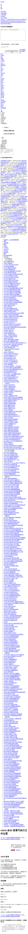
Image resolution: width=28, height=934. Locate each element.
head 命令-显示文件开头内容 (11, 280)
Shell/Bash (3, 65)
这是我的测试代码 (16, 204)
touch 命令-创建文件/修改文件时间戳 (13, 274)
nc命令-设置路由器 (8, 671)
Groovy (23, 21)
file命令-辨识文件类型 (9, 305)
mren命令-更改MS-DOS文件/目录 (12, 324)
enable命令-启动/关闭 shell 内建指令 (13, 742)
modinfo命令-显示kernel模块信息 (12, 774)
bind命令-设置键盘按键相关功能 (12, 731)
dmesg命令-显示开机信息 (10, 740)
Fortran (9, 23)
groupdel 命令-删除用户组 (10, 467)
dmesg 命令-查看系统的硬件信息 (12, 595)
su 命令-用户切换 (8, 461)
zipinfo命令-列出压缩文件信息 (11, 381)
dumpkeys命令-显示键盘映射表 (12, 806)
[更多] (5, 235)
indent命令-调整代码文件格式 (11, 310)
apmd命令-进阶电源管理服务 (11, 790)
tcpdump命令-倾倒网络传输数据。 (12, 706)
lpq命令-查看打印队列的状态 (11, 430)
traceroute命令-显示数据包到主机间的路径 (14, 692)
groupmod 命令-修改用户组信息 (12, 466)
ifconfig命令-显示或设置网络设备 (12, 675)
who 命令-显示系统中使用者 (11, 651)
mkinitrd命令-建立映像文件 (10, 547)
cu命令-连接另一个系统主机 (11, 709)
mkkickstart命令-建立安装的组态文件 (13, 793)
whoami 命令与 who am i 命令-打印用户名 (14, 462)
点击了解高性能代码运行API (12, 51)
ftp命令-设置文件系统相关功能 (12, 434)
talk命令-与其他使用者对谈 (11, 690)
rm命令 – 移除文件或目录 (10, 335)
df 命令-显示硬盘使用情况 (10, 478)
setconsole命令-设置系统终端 (11, 782)
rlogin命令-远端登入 (9, 631)
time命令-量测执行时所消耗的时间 (13, 776)
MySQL (3, 94)
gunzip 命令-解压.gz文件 (10, 358)
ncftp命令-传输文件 (9, 444)
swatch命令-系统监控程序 (10, 640)
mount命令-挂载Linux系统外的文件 (13, 481)
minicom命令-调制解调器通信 (11, 676)
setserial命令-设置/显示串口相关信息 (13, 689)
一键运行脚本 (20, 227)
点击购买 (13, 850)
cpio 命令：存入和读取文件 (11, 361)
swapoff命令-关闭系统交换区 (11, 565)
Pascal (4, 22)
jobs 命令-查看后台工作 (10, 583)
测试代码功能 (15, 191)
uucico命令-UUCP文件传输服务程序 (13, 441)
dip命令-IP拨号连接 (9, 657)
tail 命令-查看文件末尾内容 (11, 282)
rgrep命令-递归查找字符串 (10, 414)
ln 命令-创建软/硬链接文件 (10, 286)
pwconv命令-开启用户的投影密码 (12, 767)
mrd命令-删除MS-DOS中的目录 (12, 506)
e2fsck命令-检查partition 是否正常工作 (13, 528)
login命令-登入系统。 (9, 625)
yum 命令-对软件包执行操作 (11, 721)
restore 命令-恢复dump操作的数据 (12, 367)
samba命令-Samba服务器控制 (11, 687)
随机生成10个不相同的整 (19, 230)
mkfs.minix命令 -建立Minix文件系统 (13, 559)
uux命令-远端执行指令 (9, 662)
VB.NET (13, 21)
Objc (2, 70)
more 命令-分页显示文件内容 (11, 277)
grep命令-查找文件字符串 (10, 400)
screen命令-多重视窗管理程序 (11, 636)
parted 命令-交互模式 (9, 815)
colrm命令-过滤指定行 (9, 389)
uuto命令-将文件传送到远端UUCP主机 (14, 436)
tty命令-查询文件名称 (9, 693)
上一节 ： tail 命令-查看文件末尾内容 (10, 837)
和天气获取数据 (5, 177)
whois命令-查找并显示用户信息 (12, 475)
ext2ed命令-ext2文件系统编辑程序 (12, 530)
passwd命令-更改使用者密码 (11, 765)
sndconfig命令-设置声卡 (10, 779)
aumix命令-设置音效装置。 (11, 729)
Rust (18, 19)
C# (26, 19)
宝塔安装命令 (4, 160)
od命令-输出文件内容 (9, 328)
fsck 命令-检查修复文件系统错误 (12, 517)
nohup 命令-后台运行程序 (10, 587)
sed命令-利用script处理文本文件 (12, 416)
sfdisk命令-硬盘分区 (9, 564)
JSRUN (2, 1)
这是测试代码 (22, 198)
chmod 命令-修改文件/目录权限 (12, 294)
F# (10, 21)
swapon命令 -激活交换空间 (10, 553)
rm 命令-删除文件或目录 (10, 268)
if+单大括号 (15, 220)
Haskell (19, 22)
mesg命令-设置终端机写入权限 (12, 678)
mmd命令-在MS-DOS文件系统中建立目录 (14, 505)
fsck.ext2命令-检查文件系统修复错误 (13, 561)
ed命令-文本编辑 (8, 394)
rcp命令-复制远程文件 (9, 333)
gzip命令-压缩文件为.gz (10, 356)
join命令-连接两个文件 (9, 408)
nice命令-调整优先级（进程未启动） (13, 575)
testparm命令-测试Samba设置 (11, 712)
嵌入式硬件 (23, 49)
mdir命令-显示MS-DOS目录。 (11, 317)
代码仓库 (4, 143)
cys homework (23, 179)
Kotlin (2, 21)
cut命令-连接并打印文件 (10, 311)
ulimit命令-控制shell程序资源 (11, 785)
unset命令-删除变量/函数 (10, 787)
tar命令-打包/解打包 (9, 352)
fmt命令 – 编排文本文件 (10, 386)
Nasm (5, 23)
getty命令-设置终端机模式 (10, 659)
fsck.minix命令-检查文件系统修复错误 (13, 531)
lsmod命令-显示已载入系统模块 (12, 756)
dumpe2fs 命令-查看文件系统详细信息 (13, 813)
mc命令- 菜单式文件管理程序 (11, 314)
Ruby (5, 21)
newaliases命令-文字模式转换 (11, 695)
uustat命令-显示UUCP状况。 (11, 667)
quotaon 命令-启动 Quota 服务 (11, 486)
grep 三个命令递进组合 (18, 218)
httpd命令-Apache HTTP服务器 (11, 673)
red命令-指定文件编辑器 (10, 821)
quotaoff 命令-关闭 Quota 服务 (11, 487)
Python (2, 19)
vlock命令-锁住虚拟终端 (10, 648)
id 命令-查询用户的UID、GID (11, 459)
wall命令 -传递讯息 (8, 681)
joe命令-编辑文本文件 (9, 406)
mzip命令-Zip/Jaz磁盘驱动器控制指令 (13, 508)
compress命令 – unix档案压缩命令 (12, 374)
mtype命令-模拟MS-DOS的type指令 (13, 411)
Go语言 (9, 19)
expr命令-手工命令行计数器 (11, 422)
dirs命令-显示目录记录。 (10, 500)
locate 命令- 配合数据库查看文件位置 (13, 288)
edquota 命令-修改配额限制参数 (12, 489)
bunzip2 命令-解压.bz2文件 (10, 363)
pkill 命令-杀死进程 (9, 581)
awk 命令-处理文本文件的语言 (11, 349)
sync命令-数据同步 (8, 556)
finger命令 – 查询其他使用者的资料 (13, 615)
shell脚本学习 (20, 210)
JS (20, 52)
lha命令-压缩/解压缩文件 (10, 378)
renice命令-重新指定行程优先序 (12, 650)
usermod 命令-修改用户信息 (11, 455)
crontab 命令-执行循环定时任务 (12, 590)
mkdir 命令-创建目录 (9, 266)
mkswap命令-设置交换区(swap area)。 (13, 550)
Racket (2, 23)
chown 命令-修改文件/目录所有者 (12, 292)
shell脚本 (24, 223)
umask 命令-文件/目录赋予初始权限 (13, 296)
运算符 (5, 246)
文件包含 (6, 257)
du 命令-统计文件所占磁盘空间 (12, 480)
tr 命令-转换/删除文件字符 (10, 420)
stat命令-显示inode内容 (9, 511)
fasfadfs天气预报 (9, 176)
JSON (2, 69)
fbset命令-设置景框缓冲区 (10, 795)
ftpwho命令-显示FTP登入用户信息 (12, 447)
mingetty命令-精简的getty (10, 661)
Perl (7, 22)
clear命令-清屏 (7, 725)
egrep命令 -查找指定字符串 (11, 395)
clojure (20, 21)
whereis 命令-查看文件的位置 (11, 285)
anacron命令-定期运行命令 (10, 592)
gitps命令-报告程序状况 (10, 639)
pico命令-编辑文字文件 (10, 413)
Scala (15, 22)
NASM (2, 97)
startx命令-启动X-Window (10, 598)
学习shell (16, 224)
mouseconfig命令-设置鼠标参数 (12, 764)
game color (16, 232)
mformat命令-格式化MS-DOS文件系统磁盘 (15, 537)
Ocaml (2, 91)
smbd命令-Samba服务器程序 (11, 710)
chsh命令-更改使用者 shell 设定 (12, 645)
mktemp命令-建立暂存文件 (10, 319)
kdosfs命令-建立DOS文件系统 (11, 540)
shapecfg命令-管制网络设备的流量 (12, 715)
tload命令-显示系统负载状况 (11, 642)
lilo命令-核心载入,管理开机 (11, 753)
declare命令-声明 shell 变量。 (11, 737)
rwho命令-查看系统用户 (10, 473)
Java (2, 56)
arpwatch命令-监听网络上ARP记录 (12, 656)
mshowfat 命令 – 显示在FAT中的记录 (13, 344)
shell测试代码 (4, 196)
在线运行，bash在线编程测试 (11, 239)
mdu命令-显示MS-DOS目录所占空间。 (14, 501)
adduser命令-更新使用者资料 (11, 609)
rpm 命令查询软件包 (9, 720)
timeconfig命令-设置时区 (10, 784)
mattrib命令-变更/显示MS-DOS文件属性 (14, 313)
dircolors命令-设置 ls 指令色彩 (11, 728)
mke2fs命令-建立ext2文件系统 (11, 544)
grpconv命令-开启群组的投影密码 (12, 748)
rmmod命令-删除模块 (9, 771)
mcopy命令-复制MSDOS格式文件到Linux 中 (15, 342)
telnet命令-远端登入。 (9, 664)
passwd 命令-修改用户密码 (10, 453)
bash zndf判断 (15, 212)
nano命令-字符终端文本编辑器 (11, 823)
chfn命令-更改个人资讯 (10, 611)
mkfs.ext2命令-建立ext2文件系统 (12, 545)
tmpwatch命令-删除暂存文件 (11, 341)
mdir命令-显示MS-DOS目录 (11, 380)
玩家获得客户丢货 (8, 207)
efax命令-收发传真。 (9, 703)
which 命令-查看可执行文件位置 (12, 283)
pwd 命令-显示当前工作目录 (11, 264)
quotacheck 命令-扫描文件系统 (11, 484)
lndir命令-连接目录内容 (10, 514)
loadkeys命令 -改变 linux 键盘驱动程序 (13, 802)
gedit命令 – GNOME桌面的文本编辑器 (14, 824)
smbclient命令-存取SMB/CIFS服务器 (13, 714)
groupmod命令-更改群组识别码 (12, 472)
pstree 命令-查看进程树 (9, 572)
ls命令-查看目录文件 (9, 261)
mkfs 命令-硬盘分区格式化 (10, 520)
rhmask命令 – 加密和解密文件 (11, 345)
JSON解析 (22, 51)
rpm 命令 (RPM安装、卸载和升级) (12, 718)
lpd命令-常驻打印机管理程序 (11, 431)
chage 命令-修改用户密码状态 (11, 456)
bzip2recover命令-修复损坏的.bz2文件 (13, 369)
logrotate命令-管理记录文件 (11, 643)
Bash (9, 22)
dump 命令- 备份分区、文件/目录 (12, 366)
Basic (2, 106)
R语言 (23, 19)
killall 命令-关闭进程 (9, 579)
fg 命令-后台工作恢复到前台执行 (12, 584)
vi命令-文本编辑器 (8, 818)
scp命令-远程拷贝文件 (9, 347)
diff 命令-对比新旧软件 (9, 297)
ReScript (3, 102)
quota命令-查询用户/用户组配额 (12, 492)
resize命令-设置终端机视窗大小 (12, 770)
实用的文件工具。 (20, 165)
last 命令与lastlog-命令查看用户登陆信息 (14, 603)
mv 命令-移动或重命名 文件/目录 (12, 271)
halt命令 (6, 622)
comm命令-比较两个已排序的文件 (12, 391)
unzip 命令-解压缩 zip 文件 (10, 355)
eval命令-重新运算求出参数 (11, 743)
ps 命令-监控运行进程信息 (10, 569)
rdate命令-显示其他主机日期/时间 (12, 768)
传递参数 (6, 243)
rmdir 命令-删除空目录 (9, 269)
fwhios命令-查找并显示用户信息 (12, 617)
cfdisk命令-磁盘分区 (9, 526)
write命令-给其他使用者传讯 (11, 700)
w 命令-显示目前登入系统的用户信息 (13, 601)
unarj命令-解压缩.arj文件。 (10, 372)
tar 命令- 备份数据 (8, 364)
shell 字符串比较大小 (6, 195)
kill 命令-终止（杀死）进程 (11, 578)
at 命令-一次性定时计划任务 (11, 589)
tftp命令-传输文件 (8, 442)
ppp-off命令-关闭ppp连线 (10, 668)
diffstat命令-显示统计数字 (10, 299)
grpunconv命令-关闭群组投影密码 (12, 773)
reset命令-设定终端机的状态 (11, 723)
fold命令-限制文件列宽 (9, 402)
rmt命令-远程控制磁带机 (10, 509)
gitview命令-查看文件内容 (10, 308)
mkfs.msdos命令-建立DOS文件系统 (13, 542)
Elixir (2, 104)
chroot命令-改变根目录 (9, 732)
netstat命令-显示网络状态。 (11, 682)
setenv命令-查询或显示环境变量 (12, 781)
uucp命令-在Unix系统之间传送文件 (13, 438)
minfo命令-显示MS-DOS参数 (11, 757)
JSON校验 (3, 108)
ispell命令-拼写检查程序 (10, 403)
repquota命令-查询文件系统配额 (12, 494)
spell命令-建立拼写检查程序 (11, 419)
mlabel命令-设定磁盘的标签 (11, 503)
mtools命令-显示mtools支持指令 (12, 325)
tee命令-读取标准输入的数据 (11, 339)
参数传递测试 (4, 209)
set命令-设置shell (8, 759)
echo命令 (6, 247)
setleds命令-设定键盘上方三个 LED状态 (14, 801)
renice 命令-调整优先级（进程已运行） (14, 576)
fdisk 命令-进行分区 (9, 519)
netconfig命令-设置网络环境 (11, 670)
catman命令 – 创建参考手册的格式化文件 (14, 826)
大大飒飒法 (10, 193)
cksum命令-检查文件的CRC (11, 303)
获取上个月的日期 (19, 190)
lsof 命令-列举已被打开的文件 (11, 573)
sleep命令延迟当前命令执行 (11, 618)
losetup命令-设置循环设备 (10, 562)
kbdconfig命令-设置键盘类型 (11, 751)
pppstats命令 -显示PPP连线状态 (12, 686)
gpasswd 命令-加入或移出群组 (11, 469)
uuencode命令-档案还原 (10, 375)
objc (8, 21)
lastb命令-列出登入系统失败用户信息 (13, 623)
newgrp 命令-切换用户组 (10, 470)
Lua (2, 22)
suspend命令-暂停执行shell (10, 620)
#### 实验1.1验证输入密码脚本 (15, 213)
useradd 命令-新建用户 (9, 452)
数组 (5, 244)
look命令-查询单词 (8, 409)
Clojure (2, 78)
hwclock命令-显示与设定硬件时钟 (12, 792)
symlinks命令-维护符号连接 (11, 554)
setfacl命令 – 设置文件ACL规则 (12, 810)
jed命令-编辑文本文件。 (10, 405)
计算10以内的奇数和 (21, 188)
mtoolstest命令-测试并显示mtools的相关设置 (15, 327)
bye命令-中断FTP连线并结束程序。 (13, 433)
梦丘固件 (18, 850)
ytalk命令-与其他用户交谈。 (11, 707)
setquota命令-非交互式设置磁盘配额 (13, 491)
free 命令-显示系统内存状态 (11, 597)
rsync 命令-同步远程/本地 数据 (11, 817)
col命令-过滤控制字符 (9, 388)
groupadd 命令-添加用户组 (10, 464)
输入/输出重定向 (8, 255)
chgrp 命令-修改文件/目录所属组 (12, 291)
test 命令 (6, 250)
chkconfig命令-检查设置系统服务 (12, 788)
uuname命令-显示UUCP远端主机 (12, 696)
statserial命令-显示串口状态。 (11, 701)
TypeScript (3, 101)
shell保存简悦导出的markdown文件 (16, 216)
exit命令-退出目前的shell (10, 614)
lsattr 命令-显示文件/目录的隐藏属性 (13, 302)
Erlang (12, 22)
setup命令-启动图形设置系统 (11, 778)
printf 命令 (6, 249)
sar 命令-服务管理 (8, 604)
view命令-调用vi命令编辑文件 (11, 820)
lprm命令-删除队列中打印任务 (11, 427)
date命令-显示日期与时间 (10, 612)
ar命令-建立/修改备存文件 (10, 370)
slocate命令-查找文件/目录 (10, 336)
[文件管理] (14, 7)
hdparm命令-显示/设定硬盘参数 (12, 536)
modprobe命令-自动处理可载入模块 (13, 760)
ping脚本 (20, 202)
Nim (22, 22)
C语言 (2, 59)
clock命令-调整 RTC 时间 (10, 734)
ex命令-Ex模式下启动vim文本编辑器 (13, 397)
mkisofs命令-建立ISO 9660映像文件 (13, 548)
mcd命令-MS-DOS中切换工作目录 (12, 497)
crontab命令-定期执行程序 (10, 735)
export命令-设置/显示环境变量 (11, 745)
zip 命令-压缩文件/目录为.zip (11, 353)
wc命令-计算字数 (8, 425)
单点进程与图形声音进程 (18, 229)
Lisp (24, 22)
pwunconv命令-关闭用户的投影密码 (13, 746)
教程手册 (4, 142)
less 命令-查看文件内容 (10, 278)
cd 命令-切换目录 (8, 263)
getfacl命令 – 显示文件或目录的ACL (13, 812)
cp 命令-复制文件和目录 (10, 272)
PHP (12, 19)
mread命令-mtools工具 (9, 322)
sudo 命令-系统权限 (9, 608)
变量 (5, 241)
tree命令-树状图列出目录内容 (11, 512)
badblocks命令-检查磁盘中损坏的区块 (13, 525)
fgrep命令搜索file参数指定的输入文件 (13, 399)
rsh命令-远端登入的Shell (10, 632)
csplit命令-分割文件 (9, 392)
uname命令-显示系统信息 (10, 600)
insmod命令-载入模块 (9, 749)
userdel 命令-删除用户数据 (10, 458)
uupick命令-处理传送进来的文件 (12, 439)
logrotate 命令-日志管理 (10, 606)
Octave (2, 105)
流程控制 (6, 252)
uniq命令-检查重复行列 (10, 423)
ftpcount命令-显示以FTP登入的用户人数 (14, 448)
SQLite (15, 19)
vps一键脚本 (12, 205)
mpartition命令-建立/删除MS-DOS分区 (13, 551)
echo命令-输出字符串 (9, 384)
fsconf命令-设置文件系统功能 (11, 533)
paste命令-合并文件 (9, 330)
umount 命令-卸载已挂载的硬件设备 (13, 483)
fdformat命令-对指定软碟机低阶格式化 (14, 534)
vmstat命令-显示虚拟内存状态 (11, 593)
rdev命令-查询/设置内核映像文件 (12, 804)
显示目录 (3, 237)
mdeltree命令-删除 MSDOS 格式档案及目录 (15, 498)
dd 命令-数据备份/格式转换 (11, 523)
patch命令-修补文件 (9, 331)
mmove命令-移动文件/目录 (10, 321)
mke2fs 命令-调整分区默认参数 (12, 522)
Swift (16, 21)
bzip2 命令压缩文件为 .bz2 (10, 360)
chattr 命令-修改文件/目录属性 (11, 300)
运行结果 (4, 140)
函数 (5, 253)
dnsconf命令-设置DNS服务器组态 (12, 679)
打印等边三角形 (11, 234)
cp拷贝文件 (8, 221)
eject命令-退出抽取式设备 (10, 495)
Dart (21, 19)
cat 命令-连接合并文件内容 (11, 275)
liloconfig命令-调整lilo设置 (10, 754)
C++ (5, 19)
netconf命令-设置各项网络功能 (11, 698)
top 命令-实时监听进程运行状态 (12, 570)
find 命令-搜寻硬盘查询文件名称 (12, 289)
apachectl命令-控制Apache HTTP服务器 (14, 654)
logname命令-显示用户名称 (11, 626)
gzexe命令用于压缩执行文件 (11, 377)
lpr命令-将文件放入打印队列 (11, 428)
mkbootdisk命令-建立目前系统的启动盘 (14, 539)
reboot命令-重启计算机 (9, 629)
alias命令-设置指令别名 (10, 726)
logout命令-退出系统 (9, 628)
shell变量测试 (20, 168)
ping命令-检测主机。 (9, 684)
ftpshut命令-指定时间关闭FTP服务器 (13, 445)
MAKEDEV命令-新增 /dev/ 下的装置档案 (14, 807)
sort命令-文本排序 (8, 417)
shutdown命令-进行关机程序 (11, 637)
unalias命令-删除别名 (9, 796)
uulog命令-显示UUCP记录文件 (11, 665)
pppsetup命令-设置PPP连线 (10, 704)
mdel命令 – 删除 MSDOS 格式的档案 (13, 316)
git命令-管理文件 (8, 306)
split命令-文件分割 (8, 338)
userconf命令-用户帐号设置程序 (12, 647)
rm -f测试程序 (15, 215)
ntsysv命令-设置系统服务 (10, 762)
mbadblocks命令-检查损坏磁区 (11, 558)
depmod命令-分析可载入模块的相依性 (13, 739)
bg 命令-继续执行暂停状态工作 (12, 586)
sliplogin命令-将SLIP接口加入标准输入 (14, 634)
